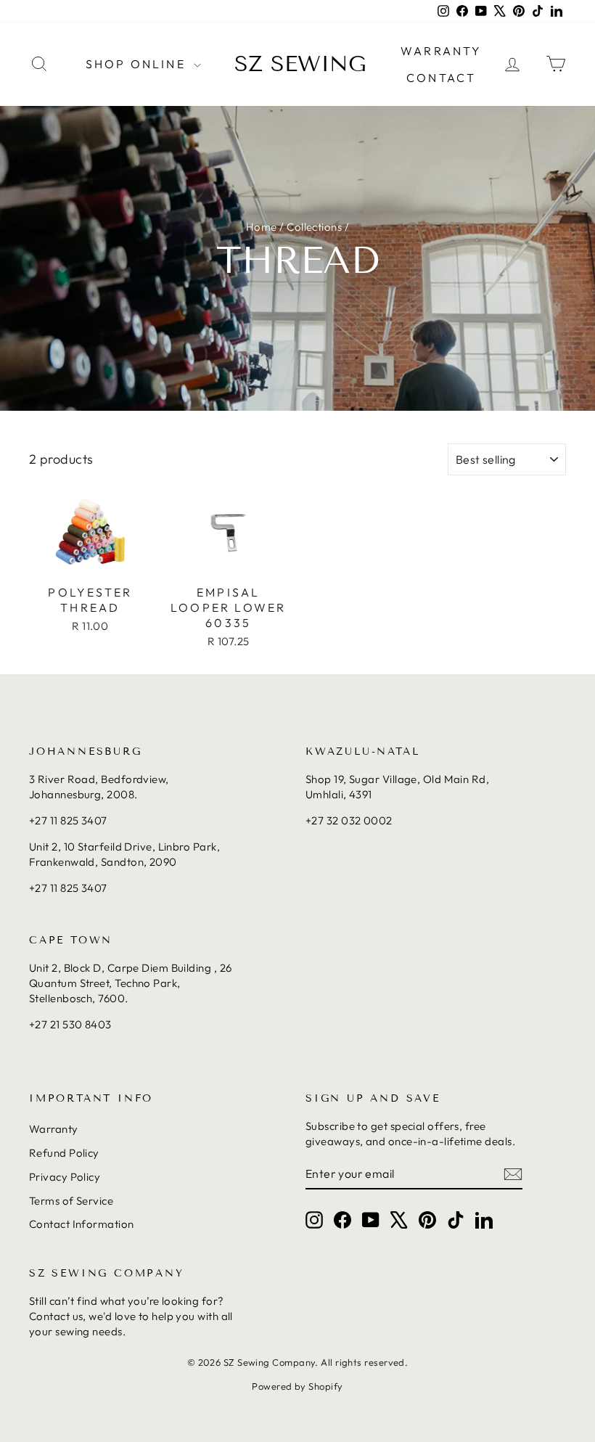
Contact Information (81, 1224)
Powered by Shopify (297, 1386)
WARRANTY (442, 51)
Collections (314, 227)
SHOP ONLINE (138, 64)
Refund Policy (64, 1153)
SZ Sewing (300, 64)
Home (261, 227)
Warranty (53, 1129)
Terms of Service (71, 1201)
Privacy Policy (64, 1177)
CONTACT (441, 77)
